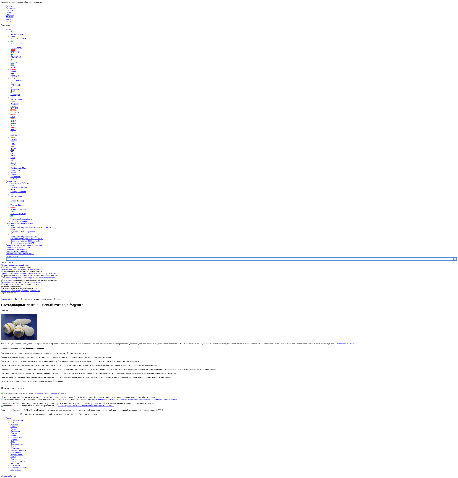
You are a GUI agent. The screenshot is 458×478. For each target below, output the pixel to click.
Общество (14, 448)
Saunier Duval (15, 170)
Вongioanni (14, 104)
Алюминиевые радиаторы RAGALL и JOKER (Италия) (33, 227)
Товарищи (10, 15)
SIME (12, 144)
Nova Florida (15, 177)
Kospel (13, 163)
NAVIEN (14, 108)
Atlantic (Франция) (18, 209)
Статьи (8, 19)
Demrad (13, 174)
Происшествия (16, 444)
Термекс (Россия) (17, 205)
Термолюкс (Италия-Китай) (21, 219)
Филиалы (9, 17)
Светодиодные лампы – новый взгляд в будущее (20, 269)
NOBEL (13, 135)
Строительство (16, 420)
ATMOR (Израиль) (18, 214)
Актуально (14, 463)
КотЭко (13, 140)
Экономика (15, 431)
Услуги (13, 429)
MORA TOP (15, 172)
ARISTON (14, 72)
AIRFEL (13, 179)
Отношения (15, 465)
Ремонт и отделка (17, 461)
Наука (16, 299)
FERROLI (14, 76)
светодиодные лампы (345, 344)
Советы (13, 433)
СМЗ (12, 153)
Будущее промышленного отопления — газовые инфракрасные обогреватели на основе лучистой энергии (133, 399)
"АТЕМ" (14, 62)
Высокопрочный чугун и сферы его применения (21, 282)
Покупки (14, 425)
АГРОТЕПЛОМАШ (18, 39)
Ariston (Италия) (17, 201)
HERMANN (15, 52)
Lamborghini (15, 95)
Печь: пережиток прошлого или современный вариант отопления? (28, 278)
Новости (9, 10)
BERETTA (14, 90)
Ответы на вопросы (18, 467)
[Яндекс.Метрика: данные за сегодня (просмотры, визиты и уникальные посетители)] (8, 476)
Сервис (9, 12)
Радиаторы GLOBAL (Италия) (22, 232)
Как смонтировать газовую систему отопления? (20, 291)
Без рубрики (15, 470)
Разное (8, 418)
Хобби (13, 435)
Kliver (12, 158)
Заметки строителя (18, 450)
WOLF (13, 130)
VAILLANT (15, 85)
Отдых (13, 459)
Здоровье (14, 440)
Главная (9, 6)
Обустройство (16, 452)
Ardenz (13, 148)
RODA (13, 121)
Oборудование (16, 437)
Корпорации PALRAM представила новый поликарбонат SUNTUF (86, 406)
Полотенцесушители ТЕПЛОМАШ (24, 241)
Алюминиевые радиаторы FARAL (24, 237)
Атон (12, 117)
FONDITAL (15, 112)
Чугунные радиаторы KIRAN (22, 243)
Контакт (9, 21)
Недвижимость (16, 455)
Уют (12, 422)
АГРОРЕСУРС (16, 44)
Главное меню (7, 299)
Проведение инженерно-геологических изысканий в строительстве (28, 273)
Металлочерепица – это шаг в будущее (50, 393)
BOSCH (13, 67)
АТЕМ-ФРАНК (16, 34)
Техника (13, 427)
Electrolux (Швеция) (18, 187)
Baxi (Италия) (16, 100)
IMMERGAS (15, 57)
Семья (13, 457)
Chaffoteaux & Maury (18, 168)
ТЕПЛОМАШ (16, 48)
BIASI (13, 125)
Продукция (10, 8)
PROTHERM (15, 80)
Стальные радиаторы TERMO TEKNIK (26, 239)
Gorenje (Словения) (18, 192)
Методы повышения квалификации (15, 265)
